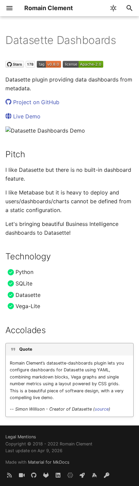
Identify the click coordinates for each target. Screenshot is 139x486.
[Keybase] (94, 475)
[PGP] (106, 475)
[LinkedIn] (58, 475)
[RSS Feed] (9, 475)
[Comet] (82, 475)
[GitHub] (33, 475)
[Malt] (70, 475)
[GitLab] (45, 475)
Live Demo (25, 116)
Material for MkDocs (49, 462)
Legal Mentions (20, 436)
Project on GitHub (35, 102)
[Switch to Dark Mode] (113, 8)
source (102, 409)
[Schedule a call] (21, 475)
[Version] (49, 65)
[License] (83, 65)
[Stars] (20, 65)
